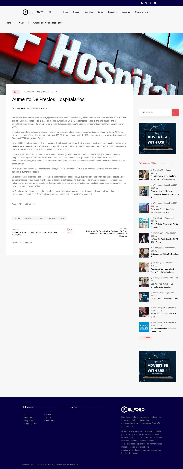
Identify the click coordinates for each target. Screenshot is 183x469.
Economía (126, 12)
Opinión (76, 12)
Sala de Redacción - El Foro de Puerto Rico (31, 108)
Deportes (89, 12)
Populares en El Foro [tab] (148, 163)
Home (8, 23)
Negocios (112, 12)
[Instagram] (150, 3)
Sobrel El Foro (141, 12)
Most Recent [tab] (166, 163)
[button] (143, 12)
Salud (100, 12)
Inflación (40, 218)
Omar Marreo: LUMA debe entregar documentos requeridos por (165, 194)
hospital (17, 218)
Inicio (65, 12)
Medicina (52, 218)
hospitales (28, 218)
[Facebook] (142, 3)
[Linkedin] (155, 3)
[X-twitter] (146, 3)
